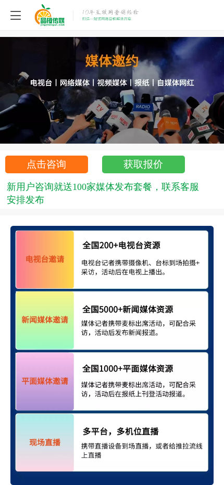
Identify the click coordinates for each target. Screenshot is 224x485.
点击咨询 (46, 164)
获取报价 (143, 164)
